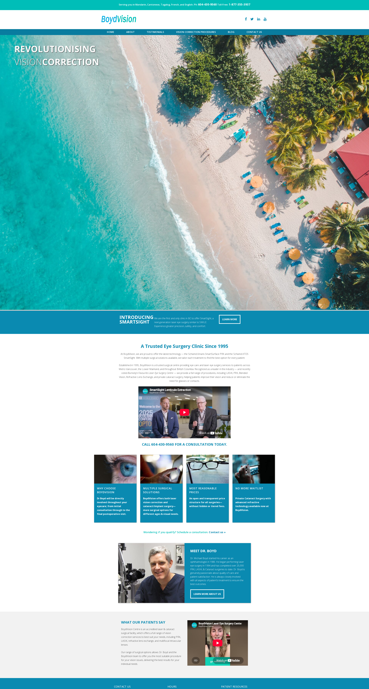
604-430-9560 (207, 4)
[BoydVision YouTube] (265, 19)
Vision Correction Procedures (196, 32)
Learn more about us (207, 594)
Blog (231, 32)
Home (110, 32)
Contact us (254, 32)
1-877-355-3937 (239, 4)
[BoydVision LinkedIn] (259, 19)
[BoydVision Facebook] (245, 19)
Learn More (229, 319)
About (130, 32)
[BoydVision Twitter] (252, 19)
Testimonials (155, 32)
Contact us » (217, 532)
